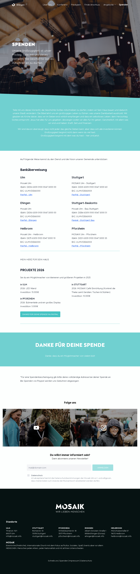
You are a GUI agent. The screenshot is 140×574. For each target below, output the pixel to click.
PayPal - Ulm (26, 194)
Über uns (47, 4)
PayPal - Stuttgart (81, 194)
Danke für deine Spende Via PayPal (40, 314)
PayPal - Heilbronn (29, 245)
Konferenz (62, 4)
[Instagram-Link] (103, 428)
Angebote (108, 4)
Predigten (76, 4)
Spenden (123, 4)
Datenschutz (71, 478)
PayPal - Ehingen (28, 220)
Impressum (74, 561)
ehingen (21, 5)
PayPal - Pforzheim (81, 245)
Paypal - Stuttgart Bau (83, 220)
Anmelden (102, 468)
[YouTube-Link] (36, 428)
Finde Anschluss (92, 4)
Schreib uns (53, 561)
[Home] (14, 5)
